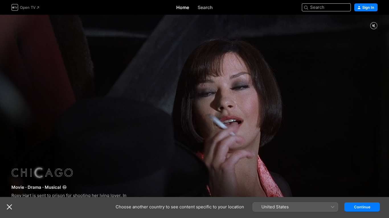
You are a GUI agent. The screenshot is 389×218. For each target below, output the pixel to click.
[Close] (9, 206)
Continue (362, 207)
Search (205, 7)
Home (182, 7)
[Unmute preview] (374, 26)
